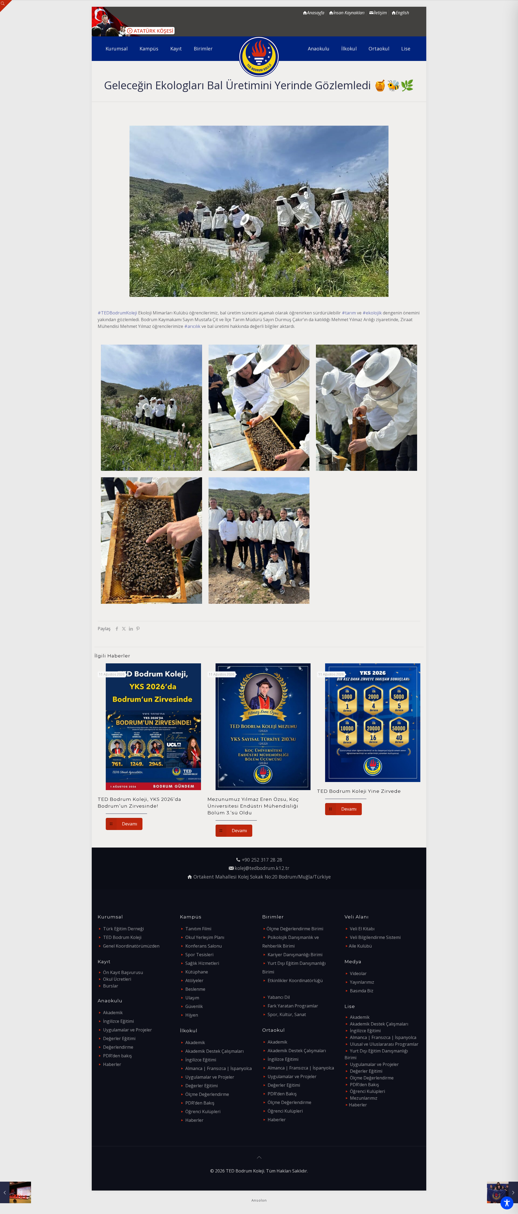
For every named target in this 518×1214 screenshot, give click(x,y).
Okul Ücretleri (117, 979)
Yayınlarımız (362, 982)
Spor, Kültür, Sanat (287, 1014)
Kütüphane (196, 972)
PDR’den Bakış (199, 1103)
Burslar (110, 986)
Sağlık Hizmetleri (202, 963)
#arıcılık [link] (192, 326)
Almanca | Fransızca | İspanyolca (218, 1068)
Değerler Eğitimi (119, 1038)
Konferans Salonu (203, 946)
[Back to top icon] (259, 1157)
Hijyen (191, 1015)
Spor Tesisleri (199, 955)
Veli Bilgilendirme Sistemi (375, 937)
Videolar (358, 973)
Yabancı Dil (279, 997)
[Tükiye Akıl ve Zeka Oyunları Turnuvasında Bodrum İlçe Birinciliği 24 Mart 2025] (502, 1192)
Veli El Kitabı (362, 929)
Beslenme (195, 989)
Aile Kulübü (360, 946)
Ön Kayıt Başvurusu (123, 972)
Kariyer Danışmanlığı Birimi (295, 955)
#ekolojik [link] (372, 313)
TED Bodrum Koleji (122, 937)
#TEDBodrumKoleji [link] (117, 313)
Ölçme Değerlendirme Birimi (295, 929)
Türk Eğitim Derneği (123, 929)
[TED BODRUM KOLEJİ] (259, 56)
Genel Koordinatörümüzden (131, 946)
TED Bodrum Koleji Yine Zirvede (359, 791)
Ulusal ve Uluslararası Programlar (384, 1044)
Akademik (113, 1013)
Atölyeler (194, 980)
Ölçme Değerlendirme (207, 1094)
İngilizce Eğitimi (118, 1021)
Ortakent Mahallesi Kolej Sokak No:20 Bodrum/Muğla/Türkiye (262, 876)
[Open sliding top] (6, 6)
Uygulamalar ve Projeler (127, 1030)
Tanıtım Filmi (198, 929)
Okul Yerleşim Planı (204, 937)
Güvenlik (194, 1006)
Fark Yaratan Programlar (293, 1006)
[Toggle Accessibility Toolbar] (507, 1203)
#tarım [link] (349, 313)
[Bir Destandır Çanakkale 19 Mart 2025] (15, 1192)
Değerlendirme (118, 1047)
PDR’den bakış (117, 1056)
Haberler (112, 1064)
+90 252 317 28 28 (262, 859)
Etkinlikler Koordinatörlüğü (295, 980)
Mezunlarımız (363, 1098)
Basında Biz (361, 991)
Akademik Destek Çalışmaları (214, 1051)
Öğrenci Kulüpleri (202, 1111)
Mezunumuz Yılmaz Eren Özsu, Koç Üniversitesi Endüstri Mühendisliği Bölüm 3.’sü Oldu (253, 806)
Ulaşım (192, 998)
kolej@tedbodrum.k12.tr (262, 868)
